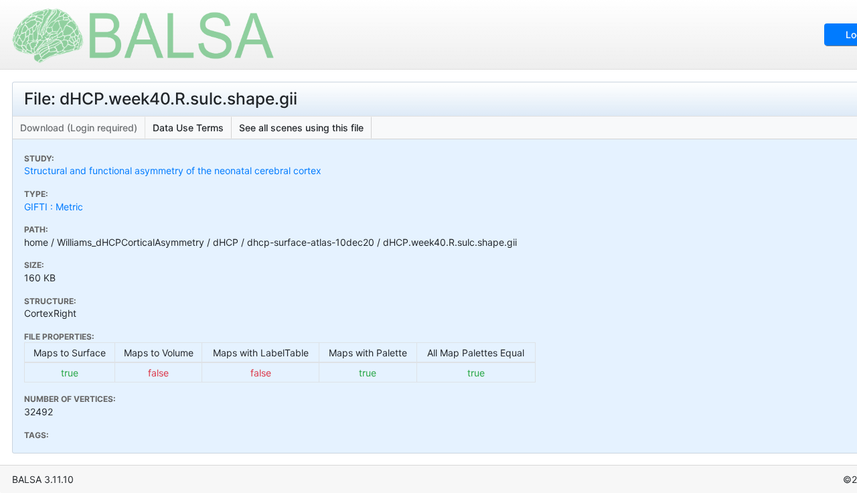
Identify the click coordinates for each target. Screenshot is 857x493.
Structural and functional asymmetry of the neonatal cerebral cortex (172, 170)
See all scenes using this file (301, 127)
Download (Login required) (78, 127)
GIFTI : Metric (53, 206)
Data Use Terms (188, 127)
